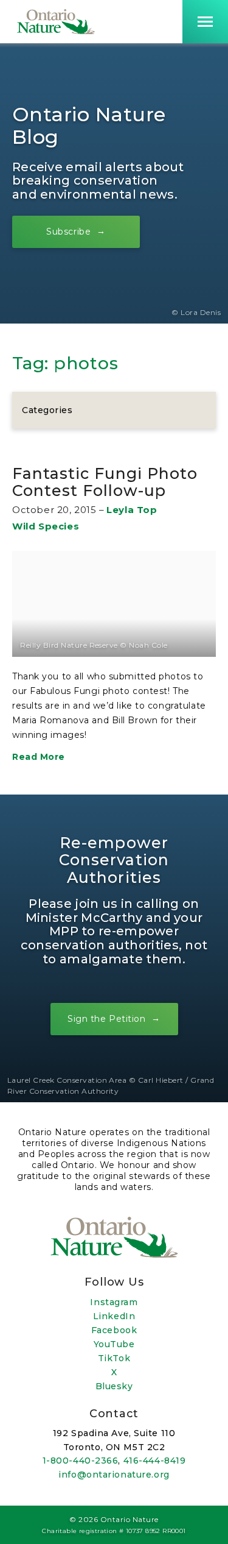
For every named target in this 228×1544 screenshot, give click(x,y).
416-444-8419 (154, 1460)
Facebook (114, 1330)
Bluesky (114, 1386)
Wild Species (45, 526)
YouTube (114, 1344)
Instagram (113, 1302)
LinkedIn (114, 1316)
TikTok (114, 1358)
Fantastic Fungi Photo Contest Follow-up (105, 482)
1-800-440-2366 (81, 1460)
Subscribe (68, 230)
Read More (38, 756)
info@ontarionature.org (113, 1474)
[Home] (56, 21)
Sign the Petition (106, 1018)
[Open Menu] (205, 21)
